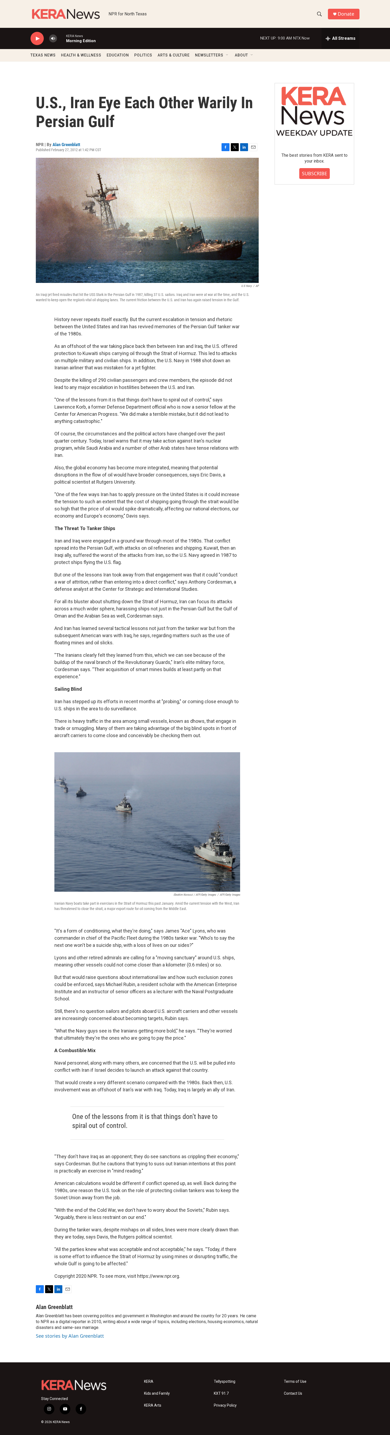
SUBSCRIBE (314, 173)
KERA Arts (152, 1405)
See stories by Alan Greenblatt (70, 1336)
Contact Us (293, 1393)
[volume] (53, 39)
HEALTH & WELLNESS (81, 55)
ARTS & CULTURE (174, 55)
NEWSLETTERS (209, 55)
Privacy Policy (225, 1405)
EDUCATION (118, 55)
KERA (148, 1382)
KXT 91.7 (221, 1393)
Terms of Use (295, 1382)
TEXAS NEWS (43, 55)
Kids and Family (157, 1393)
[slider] (61, 38)
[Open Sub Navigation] (227, 55)
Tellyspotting (224, 1382)
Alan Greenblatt (66, 144)
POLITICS (143, 55)
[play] (37, 39)
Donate (346, 14)
